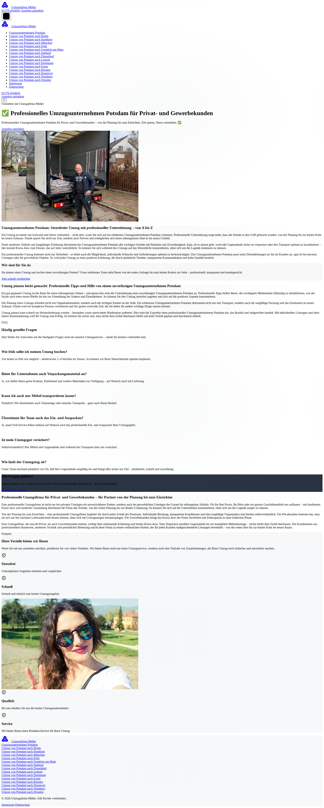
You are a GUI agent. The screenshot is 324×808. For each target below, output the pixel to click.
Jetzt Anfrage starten (14, 490)
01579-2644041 (11, 10)
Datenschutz (16, 86)
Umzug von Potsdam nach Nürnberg (30, 76)
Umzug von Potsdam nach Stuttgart (30, 53)
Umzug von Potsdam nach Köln (28, 46)
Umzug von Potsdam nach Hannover (31, 73)
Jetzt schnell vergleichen (16, 278)
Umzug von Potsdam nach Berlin (28, 36)
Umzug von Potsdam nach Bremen (29, 69)
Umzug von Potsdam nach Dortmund (31, 63)
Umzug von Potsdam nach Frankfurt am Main (36, 49)
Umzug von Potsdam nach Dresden (30, 80)
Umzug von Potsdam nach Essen (28, 66)
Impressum (15, 83)
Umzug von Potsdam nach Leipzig (29, 59)
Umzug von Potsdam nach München (30, 42)
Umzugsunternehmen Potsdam (27, 32)
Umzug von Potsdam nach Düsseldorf (31, 56)
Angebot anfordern (32, 10)
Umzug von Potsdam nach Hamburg (30, 39)
